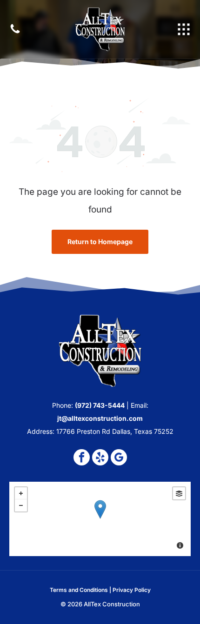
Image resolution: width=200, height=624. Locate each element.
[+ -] (100, 519)
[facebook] (81, 458)
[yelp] (100, 458)
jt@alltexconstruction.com (100, 418)
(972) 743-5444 (100, 405)
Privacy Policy (132, 589)
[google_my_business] (119, 458)
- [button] (21, 505)
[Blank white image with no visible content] (15, 32)
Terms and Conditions (79, 589)
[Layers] (179, 493)
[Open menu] (184, 29)
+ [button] (21, 493)
